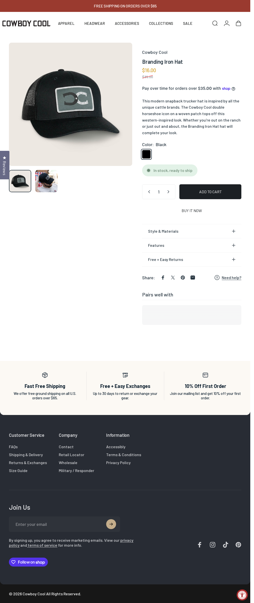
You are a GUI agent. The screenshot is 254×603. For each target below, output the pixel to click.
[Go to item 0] (20, 181)
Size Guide (18, 470)
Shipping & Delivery (26, 454)
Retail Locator (71, 454)
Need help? (231, 277)
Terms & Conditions (123, 454)
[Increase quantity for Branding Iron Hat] (169, 192)
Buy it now (192, 210)
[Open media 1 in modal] (70, 104)
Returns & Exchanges (28, 462)
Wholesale (68, 462)
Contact (66, 446)
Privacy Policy (118, 462)
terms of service (42, 545)
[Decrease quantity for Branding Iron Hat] (148, 192)
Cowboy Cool (154, 52)
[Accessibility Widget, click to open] (242, 595)
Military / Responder (76, 470)
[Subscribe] (111, 524)
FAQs (13, 446)
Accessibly (116, 446)
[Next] (120, 112)
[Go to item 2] (46, 181)
